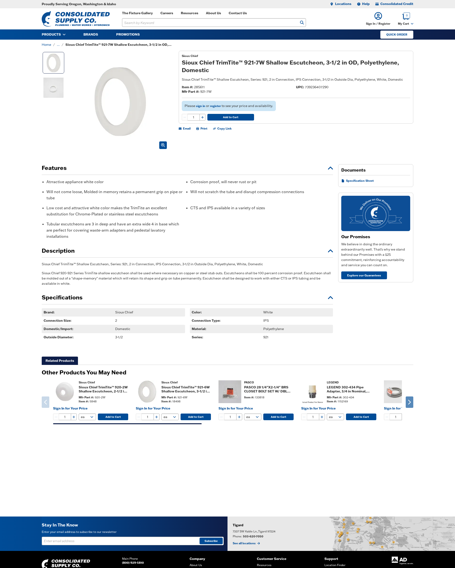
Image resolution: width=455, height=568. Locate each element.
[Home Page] (76, 19)
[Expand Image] (163, 145)
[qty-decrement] (185, 117)
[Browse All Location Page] (341, 534)
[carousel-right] (409, 402)
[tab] (60, 361)
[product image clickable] (64, 391)
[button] (378, 19)
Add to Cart (230, 117)
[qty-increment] (202, 117)
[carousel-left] (45, 402)
